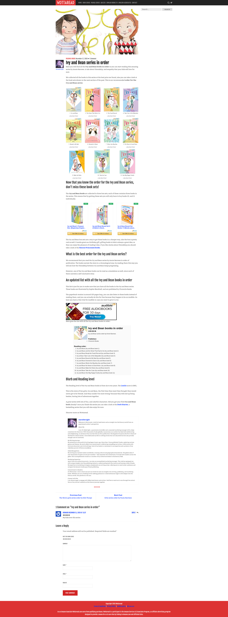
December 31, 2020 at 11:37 (77, 513)
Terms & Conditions (100, 606)
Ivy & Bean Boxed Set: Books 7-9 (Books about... (126, 227)
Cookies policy (121, 606)
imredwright (60, 69)
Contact (134, 3)
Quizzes (103, 3)
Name (64, 565)
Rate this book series (68, 536)
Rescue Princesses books (89, 247)
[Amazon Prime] (84, 230)
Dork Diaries (122, 404)
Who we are (130, 606)
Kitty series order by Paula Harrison (118, 496)
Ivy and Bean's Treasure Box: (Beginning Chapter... (76, 227)
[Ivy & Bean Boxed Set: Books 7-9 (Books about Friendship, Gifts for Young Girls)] (127, 214)
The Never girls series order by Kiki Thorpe (75, 496)
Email (65, 574)
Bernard (65, 513)
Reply (133, 513)
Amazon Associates (124, 3)
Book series (86, 3)
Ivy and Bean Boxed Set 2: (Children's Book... (101, 227)
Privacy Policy (111, 606)
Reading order (70, 59)
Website (65, 582)
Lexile (123, 385)
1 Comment (93, 59)
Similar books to (112, 3)
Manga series (95, 3)
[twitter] (171, 2)
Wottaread (65, 2)
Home (80, 3)
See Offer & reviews (78, 233)
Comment (65, 543)
